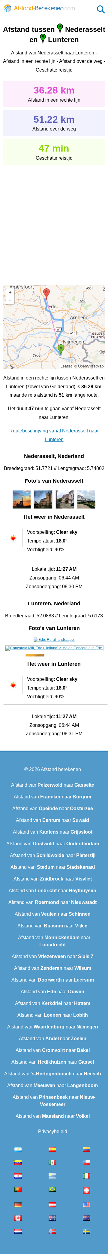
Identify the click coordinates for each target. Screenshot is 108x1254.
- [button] (10, 300)
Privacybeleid (52, 1131)
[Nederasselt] (21, 509)
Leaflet (66, 365)
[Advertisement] (54, 221)
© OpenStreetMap (89, 365)
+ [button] (10, 292)
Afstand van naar (52, 785)
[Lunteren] (54, 640)
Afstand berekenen (61, 769)
